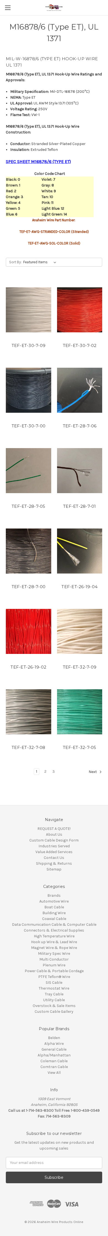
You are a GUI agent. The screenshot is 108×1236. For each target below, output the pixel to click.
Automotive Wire (54, 901)
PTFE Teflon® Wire (54, 976)
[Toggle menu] (7, 7)
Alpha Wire (54, 1043)
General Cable (54, 1049)
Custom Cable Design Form (54, 840)
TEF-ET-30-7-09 (29, 345)
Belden (54, 1037)
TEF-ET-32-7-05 (79, 747)
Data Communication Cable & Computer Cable (54, 924)
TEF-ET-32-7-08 (28, 747)
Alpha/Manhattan (54, 1055)
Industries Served (54, 846)
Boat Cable (54, 907)
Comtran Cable (54, 1066)
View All (54, 1072)
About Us (54, 834)
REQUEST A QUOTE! (54, 828)
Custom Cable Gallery (54, 1011)
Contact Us (54, 857)
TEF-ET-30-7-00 (29, 425)
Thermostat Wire (54, 988)
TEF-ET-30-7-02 (80, 345)
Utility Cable (54, 1000)
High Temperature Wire (54, 936)
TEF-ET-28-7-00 (29, 586)
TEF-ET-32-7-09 (80, 667)
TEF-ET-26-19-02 (28, 667)
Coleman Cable (54, 1061)
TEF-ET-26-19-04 (79, 586)
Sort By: (15, 262)
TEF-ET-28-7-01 (79, 506)
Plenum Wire (54, 965)
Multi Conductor (54, 959)
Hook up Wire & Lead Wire (54, 942)
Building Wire (54, 913)
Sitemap (54, 869)
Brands (54, 895)
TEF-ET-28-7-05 (28, 506)
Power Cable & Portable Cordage (54, 971)
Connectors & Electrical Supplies (54, 930)
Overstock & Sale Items (54, 1005)
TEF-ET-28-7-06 (80, 425)
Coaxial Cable (54, 918)
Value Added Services (54, 852)
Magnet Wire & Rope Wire (54, 947)
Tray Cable (54, 994)
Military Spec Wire (54, 953)
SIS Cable (54, 982)
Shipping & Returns (54, 863)
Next (93, 771)
